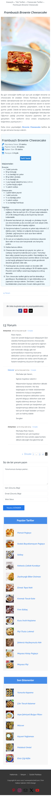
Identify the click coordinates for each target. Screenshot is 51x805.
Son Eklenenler (25, 680)
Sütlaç (20, 555)
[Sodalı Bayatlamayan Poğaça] (10, 541)
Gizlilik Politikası (35, 775)
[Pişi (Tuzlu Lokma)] (10, 629)
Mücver (20, 725)
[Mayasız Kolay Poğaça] (10, 651)
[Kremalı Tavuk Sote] (10, 596)
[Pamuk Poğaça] (10, 530)
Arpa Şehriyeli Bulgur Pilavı (29, 714)
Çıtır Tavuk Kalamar (26, 703)
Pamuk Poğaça (24, 533)
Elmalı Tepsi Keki (24, 587)
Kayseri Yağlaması (25, 736)
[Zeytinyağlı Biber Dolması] (10, 574)
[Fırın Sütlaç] (10, 607)
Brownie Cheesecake (31, 127)
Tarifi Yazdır (25, 158)
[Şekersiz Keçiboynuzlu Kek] (10, 640)
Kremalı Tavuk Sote (26, 598)
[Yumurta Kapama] (10, 690)
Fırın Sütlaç (22, 609)
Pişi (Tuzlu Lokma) (25, 631)
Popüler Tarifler (25, 520)
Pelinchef (11, 370)
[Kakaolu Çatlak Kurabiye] (10, 563)
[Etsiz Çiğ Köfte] (10, 756)
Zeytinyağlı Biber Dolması (29, 576)
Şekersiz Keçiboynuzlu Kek (29, 642)
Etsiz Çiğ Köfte (23, 758)
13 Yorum (6, 293)
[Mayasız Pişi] (10, 662)
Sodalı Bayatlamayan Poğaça (31, 544)
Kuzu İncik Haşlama (26, 620)
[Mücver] (10, 723)
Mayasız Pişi (22, 664)
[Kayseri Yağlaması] (10, 734)
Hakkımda (13, 775)
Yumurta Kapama (25, 692)
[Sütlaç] (10, 552)
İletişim (23, 775)
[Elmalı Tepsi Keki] (10, 585)
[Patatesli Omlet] (10, 745)
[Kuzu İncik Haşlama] (10, 618)
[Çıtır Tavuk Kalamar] (10, 701)
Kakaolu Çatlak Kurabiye (28, 565)
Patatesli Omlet (24, 747)
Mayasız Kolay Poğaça (27, 653)
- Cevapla (29, 331)
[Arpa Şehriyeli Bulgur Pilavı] (10, 712)
